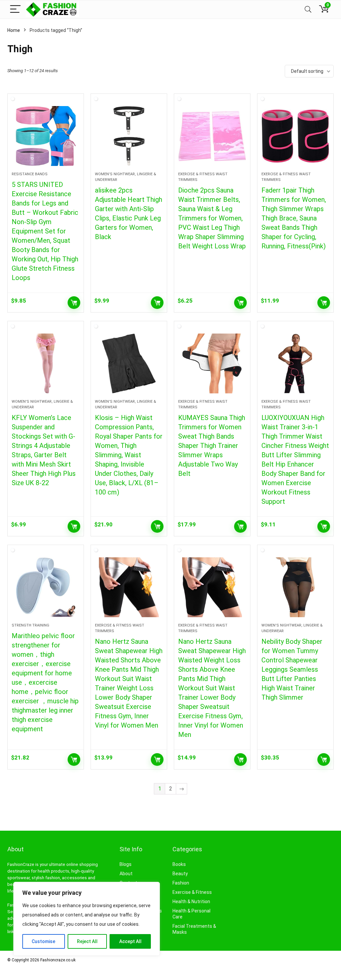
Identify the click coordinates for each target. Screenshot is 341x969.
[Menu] (15, 9)
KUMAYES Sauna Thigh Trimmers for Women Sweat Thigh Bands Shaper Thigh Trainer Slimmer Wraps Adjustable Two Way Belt (211, 446)
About (126, 873)
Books (179, 864)
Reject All (87, 941)
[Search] (308, 9)
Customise (43, 941)
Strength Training (30, 625)
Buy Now (74, 302)
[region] (86, 919)
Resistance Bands (30, 174)
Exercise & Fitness (192, 892)
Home (13, 30)
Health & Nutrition (191, 901)
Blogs (126, 864)
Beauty (180, 873)
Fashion (180, 883)
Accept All (130, 941)
